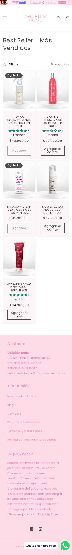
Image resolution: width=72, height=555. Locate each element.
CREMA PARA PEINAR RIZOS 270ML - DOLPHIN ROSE (19, 287)
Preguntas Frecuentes (23, 422)
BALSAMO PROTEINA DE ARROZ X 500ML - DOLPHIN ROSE (19, 209)
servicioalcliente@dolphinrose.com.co (36, 373)
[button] (5, 18)
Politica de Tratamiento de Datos (31, 439)
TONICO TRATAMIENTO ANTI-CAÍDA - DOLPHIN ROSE (19, 121)
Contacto (14, 414)
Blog (10, 405)
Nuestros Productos (21, 396)
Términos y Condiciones (24, 431)
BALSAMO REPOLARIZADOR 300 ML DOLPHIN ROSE (53, 121)
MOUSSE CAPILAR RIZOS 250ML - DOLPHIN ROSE (52, 209)
